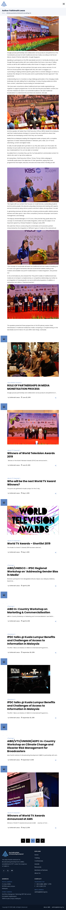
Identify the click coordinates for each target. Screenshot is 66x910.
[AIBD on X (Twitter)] (7, 870)
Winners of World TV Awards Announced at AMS (26, 817)
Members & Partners (41, 870)
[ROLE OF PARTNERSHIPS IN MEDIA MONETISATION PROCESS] (33, 359)
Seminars (11, 634)
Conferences (39, 861)
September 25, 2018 (28, 718)
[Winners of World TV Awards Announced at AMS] (33, 789)
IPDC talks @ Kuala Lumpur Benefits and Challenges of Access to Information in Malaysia (31, 640)
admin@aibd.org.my (41, 892)
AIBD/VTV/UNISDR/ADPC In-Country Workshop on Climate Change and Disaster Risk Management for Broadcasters (31, 746)
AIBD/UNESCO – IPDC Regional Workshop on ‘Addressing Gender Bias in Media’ (32, 571)
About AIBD (47, 907)
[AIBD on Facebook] (3, 870)
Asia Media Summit (14, 382)
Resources (38, 867)
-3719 (49, 884)
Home (3, 13)
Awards (37, 864)
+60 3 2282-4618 (41, 884)
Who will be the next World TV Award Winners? (31, 482)
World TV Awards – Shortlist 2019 (28, 543)
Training (10, 565)
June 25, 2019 (27, 397)
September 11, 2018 (28, 760)
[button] (63, 3)
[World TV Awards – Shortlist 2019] (33, 520)
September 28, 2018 (28, 652)
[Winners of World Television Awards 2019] (33, 427)
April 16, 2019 (26, 586)
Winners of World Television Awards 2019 (31, 454)
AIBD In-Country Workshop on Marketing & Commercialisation (28, 610)
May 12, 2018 (26, 827)
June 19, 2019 (26, 465)
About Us (37, 873)
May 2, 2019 (26, 493)
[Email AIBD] (12, 870)
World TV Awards (13, 450)
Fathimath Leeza (15, 397)
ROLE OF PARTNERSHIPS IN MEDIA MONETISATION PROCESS (28, 387)
